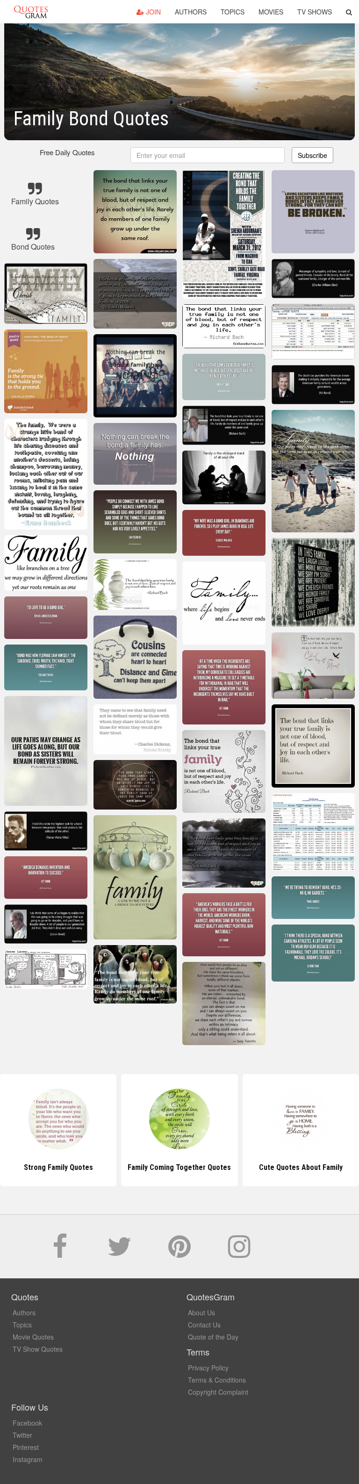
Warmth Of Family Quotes (300, 1167)
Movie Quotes (33, 1336)
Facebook (27, 1422)
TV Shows (314, 11)
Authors (191, 11)
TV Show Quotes (38, 1349)
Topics (232, 11)
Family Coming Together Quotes (58, 1167)
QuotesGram (31, 11)
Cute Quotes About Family (179, 1167)
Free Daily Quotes (67, 152)
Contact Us (204, 1324)
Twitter (22, 1435)
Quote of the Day (213, 1336)
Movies (270, 11)
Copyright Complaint (218, 1392)
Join (152, 11)
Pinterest (26, 1447)
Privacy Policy (208, 1367)
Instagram (28, 1459)
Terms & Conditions (217, 1379)
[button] (349, 11)
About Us (201, 1312)
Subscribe (312, 155)
